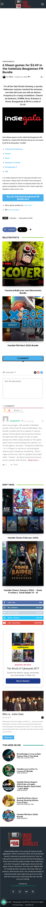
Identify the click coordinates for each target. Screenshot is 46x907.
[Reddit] (19, 891)
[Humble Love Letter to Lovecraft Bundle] (8, 770)
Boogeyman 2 (11, 167)
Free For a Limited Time (25, 758)
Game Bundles (8, 61)
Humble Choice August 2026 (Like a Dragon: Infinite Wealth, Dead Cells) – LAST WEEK (29, 785)
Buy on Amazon (23, 681)
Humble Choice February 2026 (23, 538)
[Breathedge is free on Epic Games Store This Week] (8, 755)
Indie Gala (28, 205)
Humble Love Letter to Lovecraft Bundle (27, 770)
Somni (8, 154)
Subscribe (38, 623)
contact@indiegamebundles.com (23, 886)
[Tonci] (4, 76)
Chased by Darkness (14, 149)
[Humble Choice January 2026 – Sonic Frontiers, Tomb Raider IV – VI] (23, 563)
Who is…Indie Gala (12, 714)
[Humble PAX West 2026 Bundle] (23, 318)
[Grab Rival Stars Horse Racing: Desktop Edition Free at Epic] (8, 801)
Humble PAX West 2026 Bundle (23, 345)
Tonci (11, 77)
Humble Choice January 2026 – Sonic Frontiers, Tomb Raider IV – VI (23, 591)
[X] (32, 891)
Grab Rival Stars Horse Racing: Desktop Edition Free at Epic (27, 800)
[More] (30, 229)
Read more (8, 737)
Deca (7, 158)
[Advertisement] (23, 33)
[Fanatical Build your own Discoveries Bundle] (23, 264)
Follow (39, 607)
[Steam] (26, 891)
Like (40, 602)
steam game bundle (26, 218)
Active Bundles (13, 210)
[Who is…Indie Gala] (23, 701)
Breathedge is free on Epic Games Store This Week (29, 755)
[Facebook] (13, 891)
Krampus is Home (12, 162)
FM (6, 171)
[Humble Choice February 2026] (23, 511)
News (5, 710)
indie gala (13, 218)
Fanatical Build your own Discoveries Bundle (23, 291)
